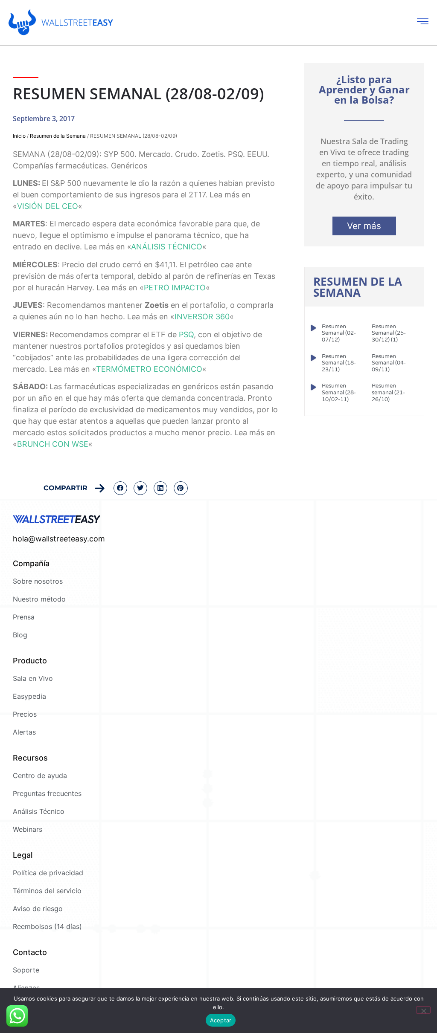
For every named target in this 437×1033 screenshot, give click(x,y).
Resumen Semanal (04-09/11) (389, 363)
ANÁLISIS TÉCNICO (166, 246)
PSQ (186, 334)
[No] (423, 1010)
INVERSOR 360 (202, 316)
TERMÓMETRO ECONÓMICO (149, 369)
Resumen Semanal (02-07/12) (339, 333)
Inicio (19, 136)
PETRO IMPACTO (175, 287)
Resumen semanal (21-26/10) (388, 392)
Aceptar (221, 1020)
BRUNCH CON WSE (52, 444)
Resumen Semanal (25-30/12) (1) (389, 333)
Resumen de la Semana (58, 136)
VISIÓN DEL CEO (47, 206)
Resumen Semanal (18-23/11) (339, 363)
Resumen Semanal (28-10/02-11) (339, 392)
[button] (120, 488)
